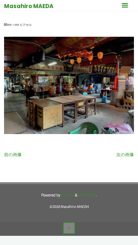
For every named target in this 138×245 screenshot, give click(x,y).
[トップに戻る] (69, 228)
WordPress (87, 195)
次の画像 (125, 154)
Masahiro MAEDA (28, 6)
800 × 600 (13, 24)
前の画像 (13, 154)
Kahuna (67, 195)
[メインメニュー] (125, 5)
